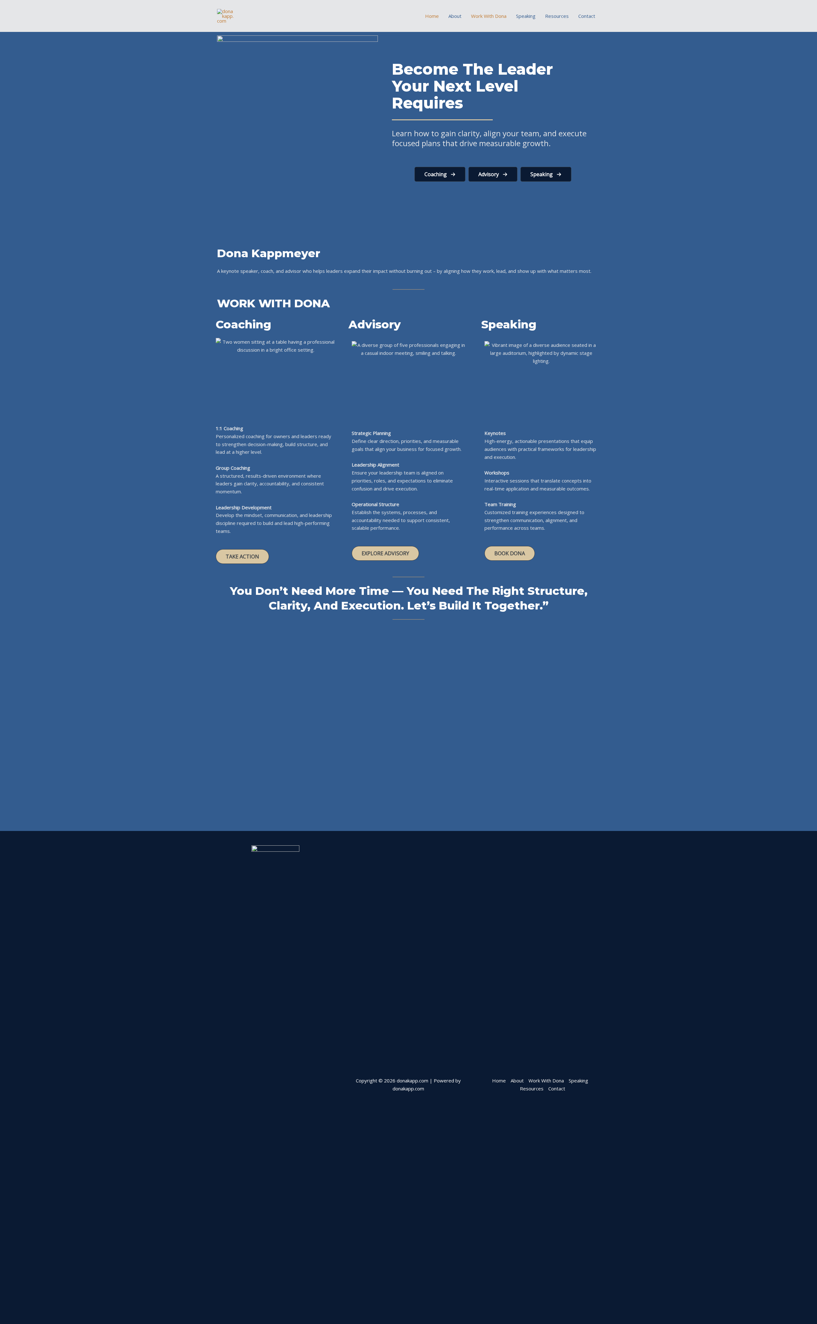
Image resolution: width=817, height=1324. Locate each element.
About (454, 16)
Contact (586, 16)
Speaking (526, 16)
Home (432, 16)
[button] (440, 174)
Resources (557, 16)
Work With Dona (488, 16)
